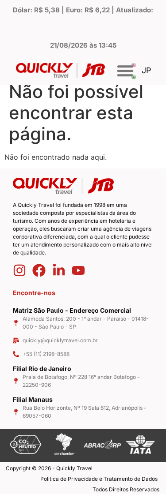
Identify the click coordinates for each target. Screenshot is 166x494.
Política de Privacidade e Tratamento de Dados (99, 478)
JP (146, 70)
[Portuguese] (134, 76)
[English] (134, 64)
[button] (125, 70)
